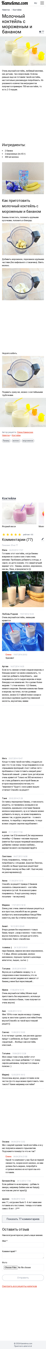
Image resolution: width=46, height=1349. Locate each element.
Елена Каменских (25, 432)
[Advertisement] (23, 116)
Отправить (23, 1277)
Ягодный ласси (9, 526)
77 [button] (43, 31)
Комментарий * (9, 1251)
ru (35, 3)
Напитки (6, 10)
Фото (4, 1262)
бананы (6, 440)
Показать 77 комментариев (23, 1219)
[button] (42, 539)
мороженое (28, 440)
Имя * (4, 1241)
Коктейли (17, 10)
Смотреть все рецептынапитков (19, 1286)
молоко (16, 440)
